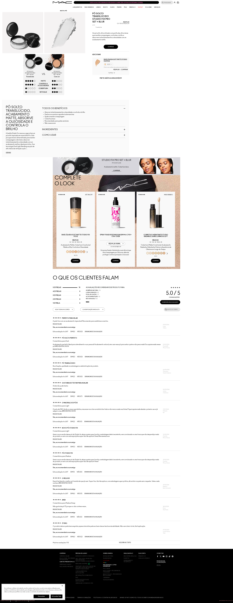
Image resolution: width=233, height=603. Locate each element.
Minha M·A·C (142, 556)
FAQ (77, 577)
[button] (110, 72)
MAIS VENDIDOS (89, 7)
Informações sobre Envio (84, 575)
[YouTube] (163, 556)
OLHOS (112, 7)
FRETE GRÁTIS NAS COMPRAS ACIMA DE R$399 (116, 2)
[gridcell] (93, 27)
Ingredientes (107, 558)
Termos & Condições (84, 597)
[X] (160, 556)
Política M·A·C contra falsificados (105, 597)
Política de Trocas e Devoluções (82, 580)
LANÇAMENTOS (77, 7)
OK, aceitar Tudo (56, 596)
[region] (33, 592)
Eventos (126, 558)
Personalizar (41, 596)
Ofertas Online (64, 556)
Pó (66, 10)
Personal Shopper (82, 563)
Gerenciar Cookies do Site (84, 583)
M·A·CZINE (148, 7)
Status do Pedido (144, 558)
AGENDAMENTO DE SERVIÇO (128, 561)
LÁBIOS (98, 7)
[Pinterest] (172, 556)
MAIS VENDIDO (168, 194)
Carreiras (106, 577)
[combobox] (116, 64)
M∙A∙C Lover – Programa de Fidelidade (111, 571)
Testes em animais (108, 579)
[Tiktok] (169, 556)
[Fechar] (62, 586)
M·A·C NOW (106, 568)
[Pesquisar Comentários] (165, 309)
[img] (97, 63)
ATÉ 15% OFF (89, 194)
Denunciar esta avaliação (93, 331)
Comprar (124, 69)
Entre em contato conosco (85, 556)
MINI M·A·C (132, 7)
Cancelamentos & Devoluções (81, 572)
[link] (116, 170)
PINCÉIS (119, 7)
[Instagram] (166, 556)
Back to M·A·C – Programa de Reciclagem (112, 575)
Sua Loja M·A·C (128, 553)
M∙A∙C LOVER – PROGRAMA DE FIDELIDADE (67, 559)
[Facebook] (157, 556)
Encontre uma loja (130, 556)
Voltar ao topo (125, 542)
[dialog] (76, 236)
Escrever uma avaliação (170, 302)
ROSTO (105, 7)
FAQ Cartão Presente (66, 566)
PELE (125, 7)
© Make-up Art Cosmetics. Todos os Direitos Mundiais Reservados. (142, 597)
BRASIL (159, 565)
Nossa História (108, 556)
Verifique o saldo (65, 564)
